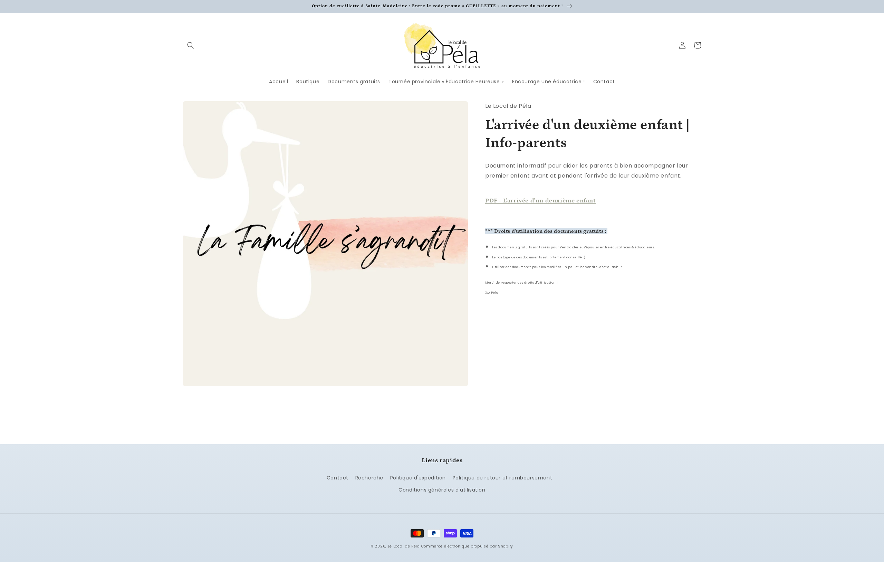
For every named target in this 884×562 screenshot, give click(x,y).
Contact (337, 477)
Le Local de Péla (404, 546)
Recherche (369, 477)
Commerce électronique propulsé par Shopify (467, 546)
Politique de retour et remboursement (502, 477)
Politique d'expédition (418, 477)
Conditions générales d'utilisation (441, 489)
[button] (190, 45)
